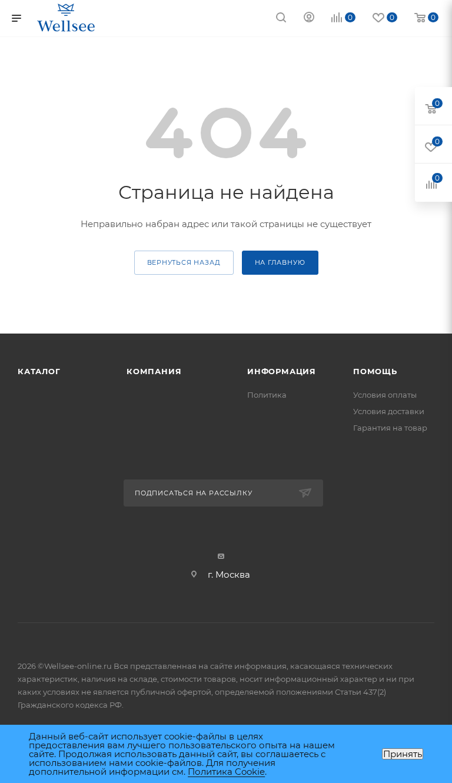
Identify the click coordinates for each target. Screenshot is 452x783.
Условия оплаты (385, 394)
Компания (154, 371)
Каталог (39, 371)
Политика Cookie (226, 771)
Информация (281, 371)
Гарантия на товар (390, 427)
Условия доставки (388, 411)
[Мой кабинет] (309, 18)
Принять (402, 753)
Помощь (375, 371)
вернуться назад (184, 262)
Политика (267, 394)
